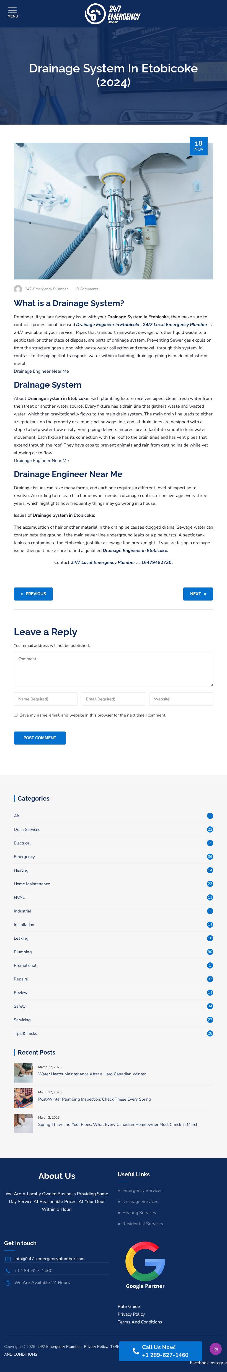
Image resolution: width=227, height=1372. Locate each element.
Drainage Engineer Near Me (41, 371)
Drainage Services (140, 1202)
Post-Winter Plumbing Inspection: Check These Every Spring (94, 1099)
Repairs (21, 979)
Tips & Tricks (25, 1033)
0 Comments (87, 289)
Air (16, 816)
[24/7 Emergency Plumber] (112, 13)
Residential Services (142, 1224)
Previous (36, 593)
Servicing (22, 1020)
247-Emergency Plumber (46, 289)
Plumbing (23, 952)
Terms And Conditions (140, 1322)
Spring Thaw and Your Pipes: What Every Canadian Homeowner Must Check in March (118, 1124)
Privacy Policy (131, 1314)
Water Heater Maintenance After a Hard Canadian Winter (92, 1074)
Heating (21, 870)
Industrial (22, 911)
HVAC (19, 897)
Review (21, 992)
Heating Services (139, 1213)
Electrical (22, 843)
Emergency (24, 856)
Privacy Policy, (96, 1346)
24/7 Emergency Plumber (59, 1346)
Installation (24, 924)
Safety (20, 1006)
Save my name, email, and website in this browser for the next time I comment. (93, 715)
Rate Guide (129, 1306)
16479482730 (156, 562)
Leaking (21, 938)
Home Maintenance (32, 884)
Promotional (25, 965)
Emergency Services (142, 1190)
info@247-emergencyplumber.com (49, 1259)
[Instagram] (216, 1349)
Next (195, 593)
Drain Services (27, 829)
